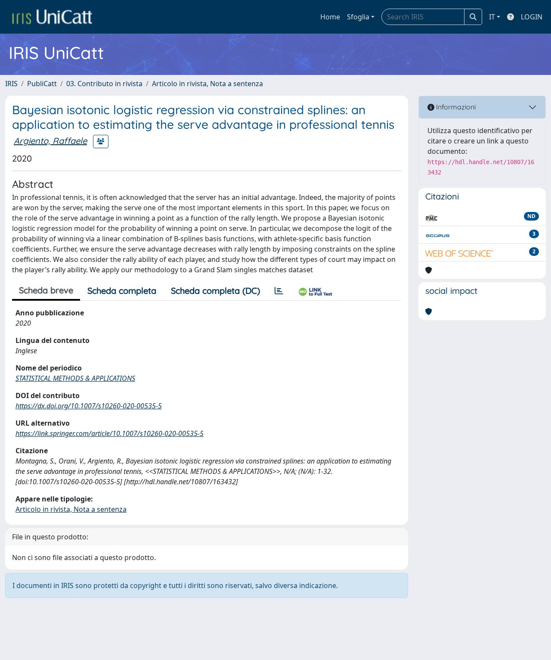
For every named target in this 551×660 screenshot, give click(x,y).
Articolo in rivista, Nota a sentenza (207, 83)
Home (330, 17)
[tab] (279, 291)
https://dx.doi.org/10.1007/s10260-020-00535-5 (88, 406)
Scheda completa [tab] (121, 290)
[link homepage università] (52, 16)
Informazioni (455, 107)
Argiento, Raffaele (50, 140)
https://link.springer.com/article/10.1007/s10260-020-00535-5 (109, 433)
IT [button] (492, 17)
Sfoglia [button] (358, 17)
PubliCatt (42, 83)
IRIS (11, 83)
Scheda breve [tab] (46, 290)
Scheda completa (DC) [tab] (215, 290)
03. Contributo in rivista (104, 83)
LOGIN (531, 17)
